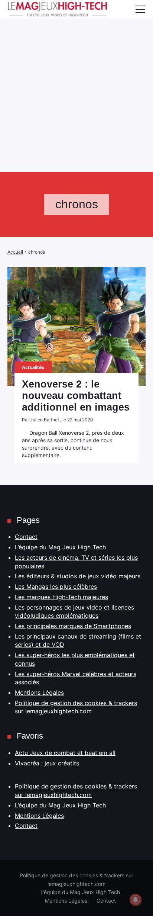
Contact (26, 536)
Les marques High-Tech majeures (61, 597)
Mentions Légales (39, 692)
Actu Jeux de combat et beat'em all (65, 752)
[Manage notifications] (135, 900)
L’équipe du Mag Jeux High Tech (60, 547)
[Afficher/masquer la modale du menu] (140, 9)
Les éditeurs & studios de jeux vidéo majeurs (77, 576)
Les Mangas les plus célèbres (56, 586)
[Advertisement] (76, 76)
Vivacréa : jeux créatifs (47, 763)
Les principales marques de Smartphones (73, 626)
